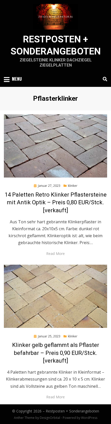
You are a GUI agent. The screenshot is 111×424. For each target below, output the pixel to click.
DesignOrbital (50, 418)
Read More (55, 253)
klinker (72, 185)
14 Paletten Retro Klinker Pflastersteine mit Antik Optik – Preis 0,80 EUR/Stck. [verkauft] (56, 202)
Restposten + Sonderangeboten (72, 411)
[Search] (103, 79)
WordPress (89, 418)
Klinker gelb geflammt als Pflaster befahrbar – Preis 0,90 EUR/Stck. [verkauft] (55, 353)
